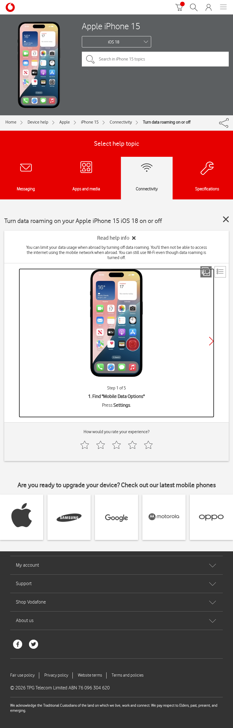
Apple (64, 122)
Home (10, 122)
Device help (38, 122)
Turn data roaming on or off (166, 122)
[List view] (220, 272)
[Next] (211, 341)
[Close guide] (226, 219)
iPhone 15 (90, 122)
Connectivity (121, 122)
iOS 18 (113, 42)
